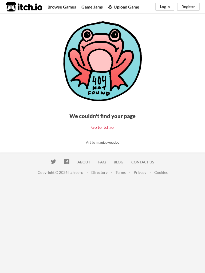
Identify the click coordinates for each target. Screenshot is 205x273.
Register (188, 6)
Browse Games (62, 6)
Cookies (161, 172)
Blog (118, 162)
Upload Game (126, 6)
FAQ (102, 162)
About (83, 162)
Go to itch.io (102, 127)
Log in (165, 6)
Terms (121, 172)
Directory (99, 172)
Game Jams (92, 6)
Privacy (140, 172)
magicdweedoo (107, 142)
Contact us (142, 162)
